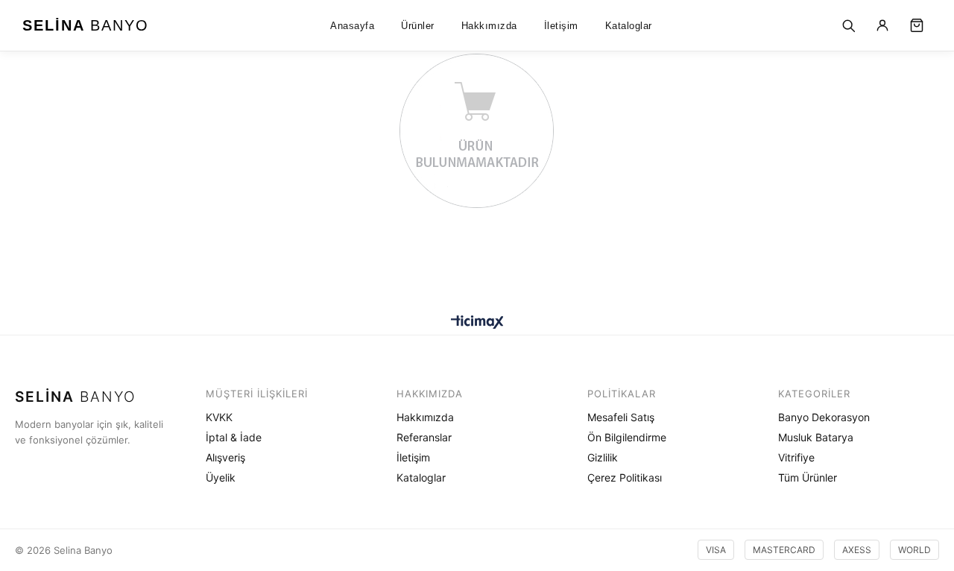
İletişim (561, 25)
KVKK (219, 417)
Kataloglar (628, 25)
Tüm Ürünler (807, 477)
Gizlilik (602, 457)
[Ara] (848, 25)
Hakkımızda (489, 25)
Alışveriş (225, 457)
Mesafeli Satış (620, 417)
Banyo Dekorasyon (824, 417)
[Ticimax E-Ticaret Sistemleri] (477, 323)
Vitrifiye (796, 457)
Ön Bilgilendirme (626, 437)
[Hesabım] (882, 25)
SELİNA (85, 25)
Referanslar (424, 437)
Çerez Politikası (624, 477)
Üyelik (221, 477)
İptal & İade (234, 437)
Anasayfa (352, 25)
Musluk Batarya (815, 437)
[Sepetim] (917, 25)
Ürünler (418, 25)
